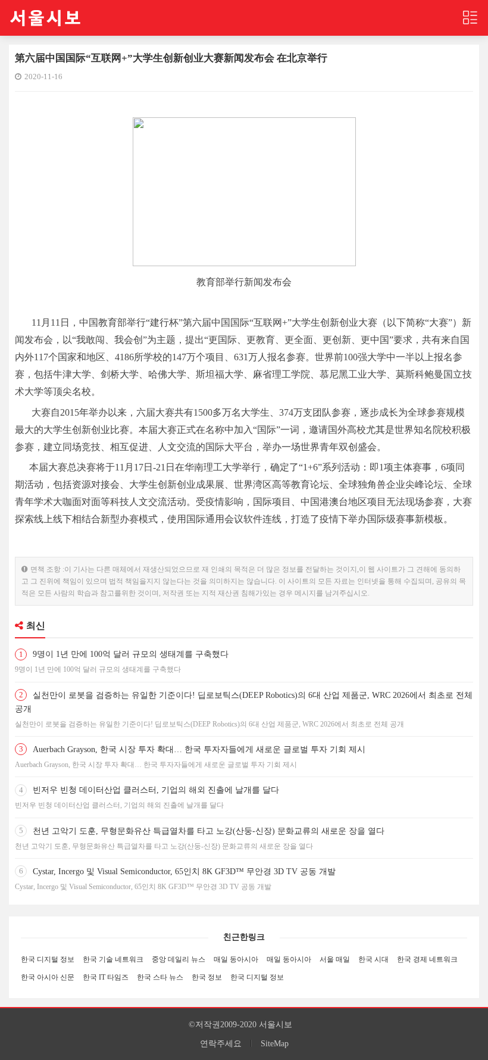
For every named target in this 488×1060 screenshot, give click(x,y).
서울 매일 (335, 959)
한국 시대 (373, 959)
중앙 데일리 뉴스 (178, 959)
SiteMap (275, 1043)
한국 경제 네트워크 (427, 959)
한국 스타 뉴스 (160, 977)
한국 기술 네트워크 (113, 959)
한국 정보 (207, 977)
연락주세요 (221, 1043)
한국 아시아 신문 (47, 977)
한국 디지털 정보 (47, 959)
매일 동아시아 (236, 959)
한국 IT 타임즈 (106, 977)
